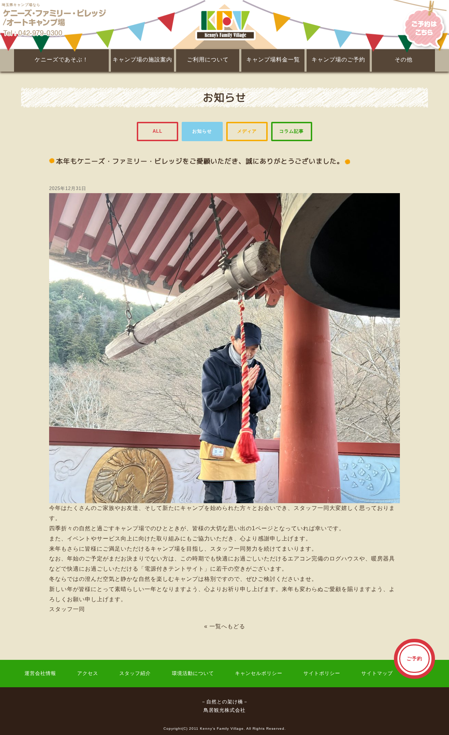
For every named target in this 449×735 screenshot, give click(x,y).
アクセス (87, 673)
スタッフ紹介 (135, 673)
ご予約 (414, 658)
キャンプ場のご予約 (338, 60)
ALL (157, 131)
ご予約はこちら (421, 24)
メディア (247, 131)
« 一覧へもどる (224, 626)
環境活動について (193, 673)
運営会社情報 (40, 673)
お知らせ (202, 131)
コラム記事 (291, 131)
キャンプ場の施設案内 (142, 60)
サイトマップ (377, 673)
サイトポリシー (321, 673)
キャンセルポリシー (258, 673)
